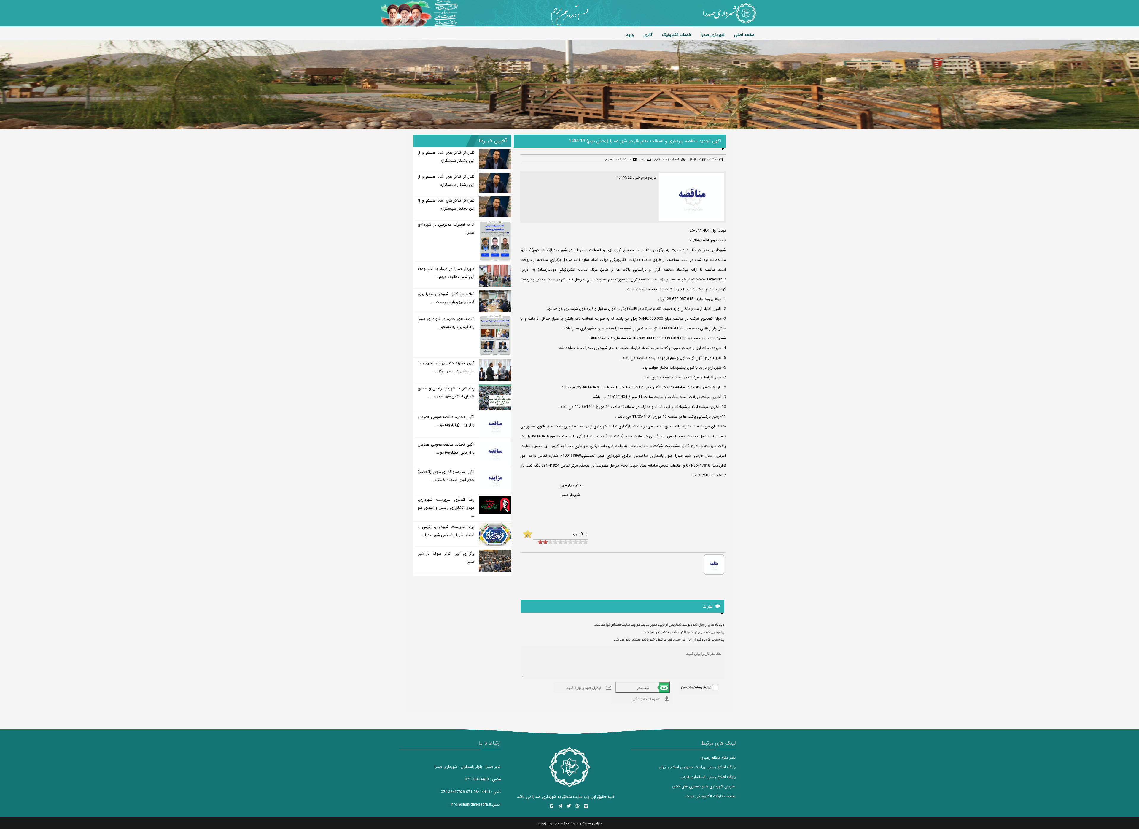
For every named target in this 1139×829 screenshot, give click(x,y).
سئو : (574, 823)
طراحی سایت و (590, 823)
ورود (630, 34)
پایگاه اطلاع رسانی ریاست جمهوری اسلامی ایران (697, 767)
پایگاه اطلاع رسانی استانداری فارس (708, 777)
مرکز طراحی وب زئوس (554, 823)
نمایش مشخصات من (696, 687)
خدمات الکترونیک (676, 34)
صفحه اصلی (744, 34)
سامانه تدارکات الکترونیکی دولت (710, 796)
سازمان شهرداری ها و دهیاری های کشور (704, 786)
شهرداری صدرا (713, 34)
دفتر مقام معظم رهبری (718, 757)
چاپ (642, 159)
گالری (648, 34)
